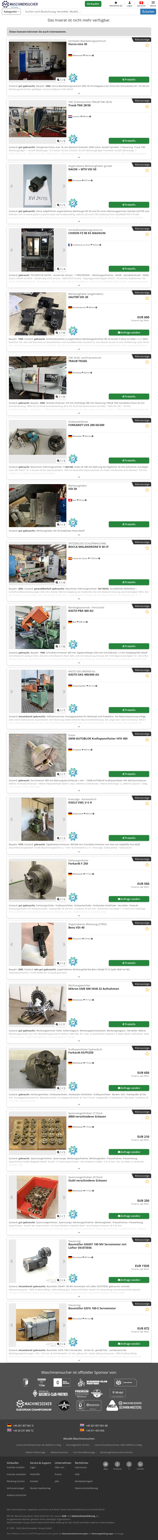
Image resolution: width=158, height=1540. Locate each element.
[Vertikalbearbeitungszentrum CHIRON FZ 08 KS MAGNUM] (37, 250)
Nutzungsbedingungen (102, 1533)
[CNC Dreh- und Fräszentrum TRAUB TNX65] (37, 377)
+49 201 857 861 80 (97, 1425)
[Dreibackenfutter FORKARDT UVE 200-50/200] (37, 441)
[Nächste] (63, 61)
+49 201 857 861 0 (23, 1425)
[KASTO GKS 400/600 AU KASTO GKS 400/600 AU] (37, 691)
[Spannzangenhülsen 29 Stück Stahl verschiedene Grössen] (37, 1197)
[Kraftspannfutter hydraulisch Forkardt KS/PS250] (37, 1069)
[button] (153, 4)
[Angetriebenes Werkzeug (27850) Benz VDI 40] (37, 944)
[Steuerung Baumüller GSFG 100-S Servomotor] (37, 1325)
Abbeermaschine (59, 1452)
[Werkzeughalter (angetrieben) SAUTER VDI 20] (37, 313)
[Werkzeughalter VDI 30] (37, 505)
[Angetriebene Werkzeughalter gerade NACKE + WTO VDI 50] (37, 186)
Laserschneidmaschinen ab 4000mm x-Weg (38, 1444)
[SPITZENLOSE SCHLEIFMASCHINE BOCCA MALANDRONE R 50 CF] (37, 563)
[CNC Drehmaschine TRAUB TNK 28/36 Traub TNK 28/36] (37, 122)
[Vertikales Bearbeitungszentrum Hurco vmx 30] (37, 61)
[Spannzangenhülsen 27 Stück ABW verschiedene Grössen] (37, 1133)
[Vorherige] (11, 61)
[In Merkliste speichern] (147, 45)
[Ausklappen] (79, 93)
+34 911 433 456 (95, 1430)
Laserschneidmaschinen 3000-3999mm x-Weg (118, 1444)
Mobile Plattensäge (35, 1452)
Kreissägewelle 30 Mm (77, 1444)
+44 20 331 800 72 (23, 1430)
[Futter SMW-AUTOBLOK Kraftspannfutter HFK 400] (37, 755)
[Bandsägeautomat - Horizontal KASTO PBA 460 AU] (37, 627)
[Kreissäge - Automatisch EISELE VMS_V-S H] (37, 819)
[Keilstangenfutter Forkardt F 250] (37, 880)
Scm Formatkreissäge (84, 1452)
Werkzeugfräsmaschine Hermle (116, 1452)
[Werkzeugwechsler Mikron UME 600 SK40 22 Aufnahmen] (37, 1005)
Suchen (149, 11)
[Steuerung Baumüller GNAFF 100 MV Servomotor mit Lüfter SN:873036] (37, 1261)
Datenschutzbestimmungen (75, 1533)
